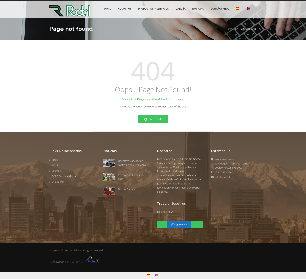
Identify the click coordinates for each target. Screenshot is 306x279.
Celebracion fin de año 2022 (131, 177)
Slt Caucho (57, 181)
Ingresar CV (180, 224)
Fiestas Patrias (126, 189)
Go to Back (154, 119)
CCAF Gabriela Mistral (63, 176)
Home (229, 28)
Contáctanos (220, 8)
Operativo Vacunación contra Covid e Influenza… (133, 163)
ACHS (54, 165)
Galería (181, 8)
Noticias (198, 8)
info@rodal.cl (222, 177)
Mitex (54, 159)
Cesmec (56, 170)
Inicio (107, 8)
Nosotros (125, 8)
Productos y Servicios (153, 8)
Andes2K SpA (77, 262)
